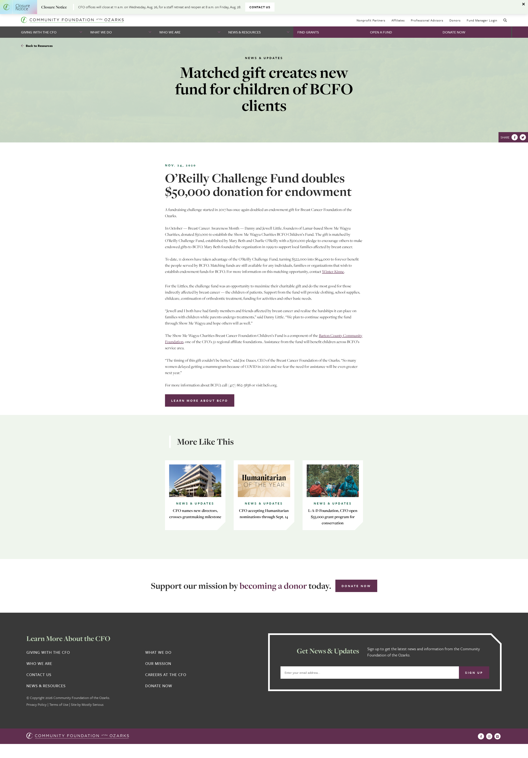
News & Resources (244, 32)
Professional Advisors (427, 20)
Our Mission (158, 663)
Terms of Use (58, 704)
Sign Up (474, 672)
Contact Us (259, 7)
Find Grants (308, 32)
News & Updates (264, 58)
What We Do (101, 32)
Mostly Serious (93, 704)
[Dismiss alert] (524, 4)
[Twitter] (523, 137)
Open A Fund (381, 32)
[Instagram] (489, 736)
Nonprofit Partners (371, 20)
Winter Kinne (333, 271)
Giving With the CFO (39, 32)
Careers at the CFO (165, 674)
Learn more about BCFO (199, 400)
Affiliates (398, 20)
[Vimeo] (497, 736)
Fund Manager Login (482, 20)
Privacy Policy (36, 704)
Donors (455, 20)
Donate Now (454, 32)
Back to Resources (39, 45)
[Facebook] (515, 137)
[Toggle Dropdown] (81, 32)
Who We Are (169, 32)
